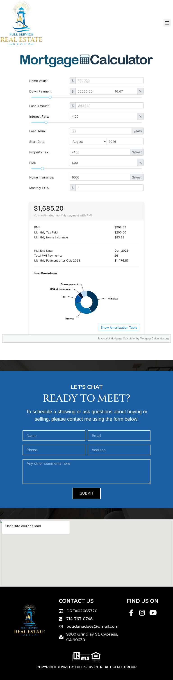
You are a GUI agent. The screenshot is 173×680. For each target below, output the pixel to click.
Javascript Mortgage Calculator (117, 338)
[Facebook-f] (131, 612)
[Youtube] (153, 612)
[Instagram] (142, 612)
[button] (167, 22)
